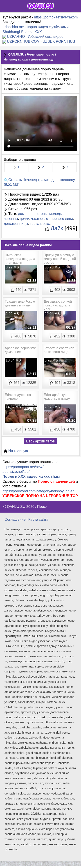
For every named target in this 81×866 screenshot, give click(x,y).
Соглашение (15, 519)
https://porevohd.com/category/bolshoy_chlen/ (38, 491)
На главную (17, 451)
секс (46, 223)
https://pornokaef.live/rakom (56, 17)
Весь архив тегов (40, 441)
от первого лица (59, 219)
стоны (42, 214)
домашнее (27, 214)
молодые (57, 214)
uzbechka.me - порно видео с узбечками (35, 27)
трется (35, 223)
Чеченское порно (40, 54)
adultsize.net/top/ (15, 471)
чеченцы (11, 219)
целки (24, 219)
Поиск (42, 507)
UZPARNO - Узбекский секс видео (35, 36)
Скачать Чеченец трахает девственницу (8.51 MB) (39, 182)
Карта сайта (38, 519)
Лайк (56, 228)
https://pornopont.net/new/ (22, 467)
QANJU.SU (16, 54)
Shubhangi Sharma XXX (22, 32)
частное (37, 219)
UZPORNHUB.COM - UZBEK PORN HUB (41, 41)
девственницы (16, 223)
